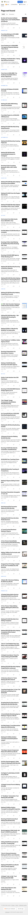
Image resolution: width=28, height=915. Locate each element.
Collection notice (23, 905)
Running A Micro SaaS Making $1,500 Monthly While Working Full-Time (10, 243)
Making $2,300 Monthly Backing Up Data (10, 425)
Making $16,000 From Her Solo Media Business (10, 518)
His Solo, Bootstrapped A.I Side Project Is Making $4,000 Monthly (10, 762)
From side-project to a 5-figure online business (10, 880)
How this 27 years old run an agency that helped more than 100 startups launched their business (10, 636)
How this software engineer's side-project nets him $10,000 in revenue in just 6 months (10, 647)
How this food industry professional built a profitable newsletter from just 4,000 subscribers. (10, 107)
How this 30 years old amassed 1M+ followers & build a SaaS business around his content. (10, 321)
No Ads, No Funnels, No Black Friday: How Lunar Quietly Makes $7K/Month (10, 19)
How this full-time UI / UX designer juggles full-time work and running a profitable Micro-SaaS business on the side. (10, 247)
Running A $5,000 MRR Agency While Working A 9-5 (10, 255)
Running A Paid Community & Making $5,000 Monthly (9, 819)
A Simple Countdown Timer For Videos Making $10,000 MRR (10, 655)
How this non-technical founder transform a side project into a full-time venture (10, 891)
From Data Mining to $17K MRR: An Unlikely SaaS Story (10, 34)
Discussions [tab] (11, 14)
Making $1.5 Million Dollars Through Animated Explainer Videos (9, 738)
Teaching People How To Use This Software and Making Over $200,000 (10, 691)
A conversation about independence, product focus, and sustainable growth (10, 62)
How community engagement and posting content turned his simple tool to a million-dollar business (10, 800)
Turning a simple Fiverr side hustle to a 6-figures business (10, 742)
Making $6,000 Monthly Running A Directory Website (10, 267)
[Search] (25, 14)
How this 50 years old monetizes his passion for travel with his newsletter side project (9, 729)
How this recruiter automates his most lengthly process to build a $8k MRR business (10, 706)
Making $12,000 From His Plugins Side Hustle (10, 194)
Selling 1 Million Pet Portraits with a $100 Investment (10, 553)
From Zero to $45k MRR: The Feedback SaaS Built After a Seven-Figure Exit (9, 74)
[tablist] (8, 14)
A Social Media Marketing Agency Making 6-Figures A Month (10, 714)
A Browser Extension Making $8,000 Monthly (9, 437)
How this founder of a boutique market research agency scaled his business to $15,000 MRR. (10, 130)
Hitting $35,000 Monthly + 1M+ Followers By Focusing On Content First (10, 317)
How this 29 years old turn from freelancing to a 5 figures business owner (10, 598)
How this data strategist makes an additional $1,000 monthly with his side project (10, 777)
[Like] (2, 97)
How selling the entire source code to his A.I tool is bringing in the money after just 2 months (10, 857)
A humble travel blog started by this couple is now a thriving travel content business (10, 533)
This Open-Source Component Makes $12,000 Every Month (10, 750)
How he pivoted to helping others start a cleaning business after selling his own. (10, 282)
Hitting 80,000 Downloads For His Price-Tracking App (9, 842)
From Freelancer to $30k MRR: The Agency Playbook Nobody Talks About (9, 47)
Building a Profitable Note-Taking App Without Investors (10, 59)
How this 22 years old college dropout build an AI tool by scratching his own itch (10, 569)
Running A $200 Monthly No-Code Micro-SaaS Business (9, 448)
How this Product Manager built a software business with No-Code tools (10, 381)
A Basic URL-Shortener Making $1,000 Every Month (10, 580)
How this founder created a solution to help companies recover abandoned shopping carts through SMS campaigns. (10, 185)
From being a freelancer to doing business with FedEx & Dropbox (9, 868)
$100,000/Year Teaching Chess (10, 459)
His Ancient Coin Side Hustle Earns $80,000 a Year (9, 219)
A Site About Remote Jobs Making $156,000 (8, 888)
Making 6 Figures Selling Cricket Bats (10, 481)
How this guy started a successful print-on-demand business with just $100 (10, 556)
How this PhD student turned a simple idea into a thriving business (10, 510)
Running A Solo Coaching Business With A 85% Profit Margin (9, 167)
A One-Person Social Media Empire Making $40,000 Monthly (10, 541)
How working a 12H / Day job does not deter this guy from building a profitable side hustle (10, 197)
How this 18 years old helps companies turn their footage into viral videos (10, 611)
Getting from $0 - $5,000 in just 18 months (9, 659)
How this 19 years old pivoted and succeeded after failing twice (9, 393)
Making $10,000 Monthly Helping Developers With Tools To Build (10, 205)
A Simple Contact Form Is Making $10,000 (10, 785)
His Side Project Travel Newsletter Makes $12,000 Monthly (10, 726)
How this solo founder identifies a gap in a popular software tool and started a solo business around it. (10, 429)
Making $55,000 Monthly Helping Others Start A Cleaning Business (10, 278)
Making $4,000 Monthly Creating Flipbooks (10, 141)
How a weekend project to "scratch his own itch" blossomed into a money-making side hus (10, 296)
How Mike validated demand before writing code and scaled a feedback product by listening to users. (9, 78)
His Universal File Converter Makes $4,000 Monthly (9, 507)
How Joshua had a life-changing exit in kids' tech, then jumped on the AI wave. (10, 473)
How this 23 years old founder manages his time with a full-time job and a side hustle (10, 259)
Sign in (25, 2)
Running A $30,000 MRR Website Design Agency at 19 (10, 389)
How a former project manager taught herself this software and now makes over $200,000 (10, 695)
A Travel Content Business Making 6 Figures (8, 530)
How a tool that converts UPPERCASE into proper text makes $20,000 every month (10, 670)
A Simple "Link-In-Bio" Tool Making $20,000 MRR (9, 877)
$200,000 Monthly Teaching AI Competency (10, 470)
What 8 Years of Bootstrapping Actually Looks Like (10, 38)
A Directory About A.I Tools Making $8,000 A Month (9, 678)
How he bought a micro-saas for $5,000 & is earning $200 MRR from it (10, 452)
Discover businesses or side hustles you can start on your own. (10, 308)
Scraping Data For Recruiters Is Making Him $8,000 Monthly (10, 703)
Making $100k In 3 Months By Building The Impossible (9, 329)
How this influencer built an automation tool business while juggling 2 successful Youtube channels (10, 158)
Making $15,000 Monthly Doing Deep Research (10, 127)
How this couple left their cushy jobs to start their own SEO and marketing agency (10, 811)
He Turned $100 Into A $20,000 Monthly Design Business (10, 414)
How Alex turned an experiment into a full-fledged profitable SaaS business (10, 406)
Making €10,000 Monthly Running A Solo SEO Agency (9, 363)
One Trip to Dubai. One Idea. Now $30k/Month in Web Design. (9, 51)
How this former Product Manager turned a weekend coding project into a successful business (10, 119)
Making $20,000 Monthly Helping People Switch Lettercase (10, 667)
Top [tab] (7, 14)
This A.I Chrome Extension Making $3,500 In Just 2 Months (10, 854)
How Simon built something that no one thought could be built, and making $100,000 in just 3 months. (10, 332)
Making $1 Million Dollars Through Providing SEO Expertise (10, 808)
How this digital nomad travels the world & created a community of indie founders (10, 823)
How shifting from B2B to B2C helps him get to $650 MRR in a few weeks (10, 834)
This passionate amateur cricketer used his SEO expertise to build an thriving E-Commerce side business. (10, 484)
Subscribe (20, 2)
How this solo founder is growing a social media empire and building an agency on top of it (9, 545)
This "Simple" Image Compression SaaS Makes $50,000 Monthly (8, 402)
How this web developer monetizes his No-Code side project (10, 788)
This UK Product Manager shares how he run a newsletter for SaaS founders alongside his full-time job (10, 496)
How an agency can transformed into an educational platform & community (10, 208)
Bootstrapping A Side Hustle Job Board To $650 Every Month (10, 831)
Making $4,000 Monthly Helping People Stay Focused (10, 293)
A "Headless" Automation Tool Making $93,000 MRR (10, 796)
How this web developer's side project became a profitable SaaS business (10, 584)
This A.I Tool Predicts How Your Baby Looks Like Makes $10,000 (10, 644)
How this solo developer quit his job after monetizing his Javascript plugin (10, 754)
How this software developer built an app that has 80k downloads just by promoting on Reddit (10, 846)
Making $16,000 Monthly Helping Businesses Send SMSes (10, 182)
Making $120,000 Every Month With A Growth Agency (10, 865)
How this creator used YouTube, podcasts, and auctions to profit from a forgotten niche (10, 223)
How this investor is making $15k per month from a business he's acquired (10, 623)
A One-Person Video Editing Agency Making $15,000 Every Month (9, 607)
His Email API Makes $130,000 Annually (9, 90)
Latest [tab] (3, 14)
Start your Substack (10, 908)
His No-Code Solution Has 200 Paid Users (9, 378)
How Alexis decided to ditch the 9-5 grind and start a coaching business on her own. (10, 171)
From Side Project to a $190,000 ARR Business (10, 115)
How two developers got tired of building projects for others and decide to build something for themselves (10, 440)
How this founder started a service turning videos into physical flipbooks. (10, 145)
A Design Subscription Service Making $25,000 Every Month (9, 595)
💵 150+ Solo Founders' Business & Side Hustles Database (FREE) (10, 304)
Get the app (20, 908)
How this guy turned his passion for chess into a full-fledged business (9, 461)
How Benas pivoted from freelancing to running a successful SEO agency (10, 367)
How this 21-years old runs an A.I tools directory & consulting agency (10, 682)
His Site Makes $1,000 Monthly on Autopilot (10, 231)
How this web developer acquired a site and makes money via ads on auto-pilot (10, 234)
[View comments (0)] (8, 28)
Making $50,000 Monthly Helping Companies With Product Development (10, 632)
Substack (7, 912)
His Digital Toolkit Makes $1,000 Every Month (10, 773)
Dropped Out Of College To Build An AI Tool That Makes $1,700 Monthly (10, 565)
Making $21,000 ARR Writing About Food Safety (9, 104)
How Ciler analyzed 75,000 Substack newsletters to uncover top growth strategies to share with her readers (9, 355)
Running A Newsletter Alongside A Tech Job (10, 492)
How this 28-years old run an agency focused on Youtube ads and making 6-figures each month (10, 718)
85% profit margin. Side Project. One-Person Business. (10, 765)
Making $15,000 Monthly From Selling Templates (10, 619)
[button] (2, 4)
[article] (14, 23)
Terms (16, 905)
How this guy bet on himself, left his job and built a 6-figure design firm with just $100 (10, 417)
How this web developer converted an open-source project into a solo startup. (10, 93)
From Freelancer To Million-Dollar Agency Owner (10, 340)
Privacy (13, 905)
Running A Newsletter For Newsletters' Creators (8, 352)
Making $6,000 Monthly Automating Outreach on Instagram (8, 154)
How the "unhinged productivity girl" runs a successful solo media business (10, 522)
